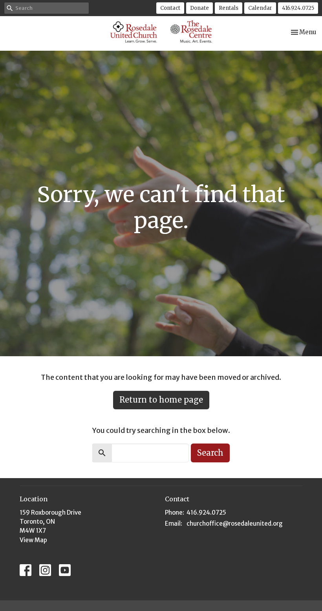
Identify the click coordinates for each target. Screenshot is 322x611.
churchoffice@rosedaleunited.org (235, 523)
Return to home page (161, 400)
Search (210, 453)
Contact (170, 8)
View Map (33, 540)
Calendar (260, 8)
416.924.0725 (298, 8)
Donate (199, 8)
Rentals (228, 8)
